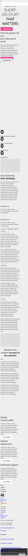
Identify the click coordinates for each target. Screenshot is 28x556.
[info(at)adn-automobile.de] (14, 537)
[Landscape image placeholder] (13, 411)
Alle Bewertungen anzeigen (4, 515)
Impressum (3, 530)
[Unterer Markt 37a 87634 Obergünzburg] (14, 546)
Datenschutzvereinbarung (7, 527)
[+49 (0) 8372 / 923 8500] (14, 541)
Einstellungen (22, 554)
